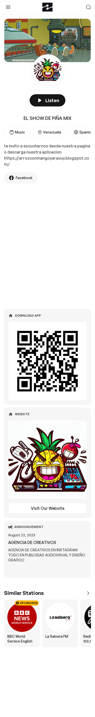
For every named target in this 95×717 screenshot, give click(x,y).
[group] (47, 623)
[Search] (88, 7)
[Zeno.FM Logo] (47, 7)
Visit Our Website (47, 508)
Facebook (24, 178)
